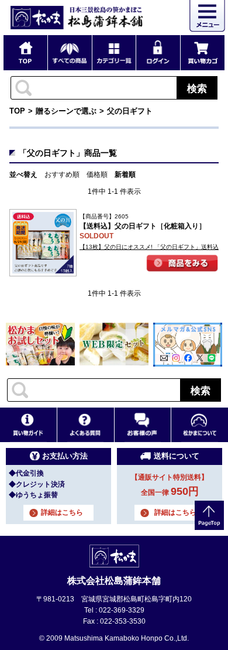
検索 (197, 88)
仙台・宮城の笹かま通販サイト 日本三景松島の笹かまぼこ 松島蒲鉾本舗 (76, 17)
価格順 (97, 174)
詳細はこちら (62, 512)
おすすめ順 (62, 174)
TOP (17, 111)
